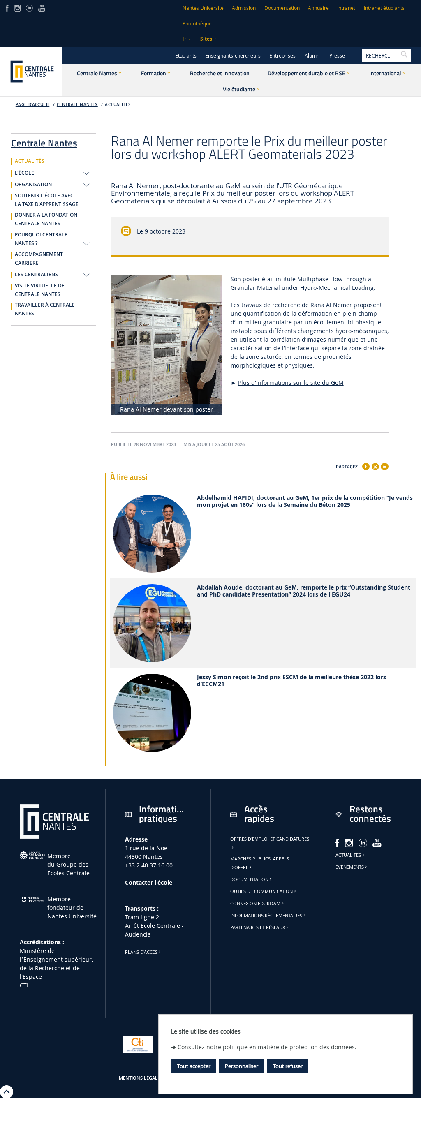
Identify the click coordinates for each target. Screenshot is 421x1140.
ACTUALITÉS (118, 104)
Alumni (313, 55)
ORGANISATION (33, 184)
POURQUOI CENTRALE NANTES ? (41, 239)
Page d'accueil (33, 104)
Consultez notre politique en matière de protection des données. (267, 1047)
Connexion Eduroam (255, 903)
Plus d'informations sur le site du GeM (291, 382)
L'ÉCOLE (24, 173)
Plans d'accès (141, 952)
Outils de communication (261, 891)
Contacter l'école (148, 882)
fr (184, 39)
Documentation (282, 8)
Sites (206, 38)
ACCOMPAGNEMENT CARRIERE (39, 258)
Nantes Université (203, 8)
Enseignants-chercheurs (233, 55)
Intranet (346, 8)
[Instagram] (17, 7)
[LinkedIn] (29, 7)
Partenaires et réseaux (257, 927)
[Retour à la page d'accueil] (31, 71)
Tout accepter (193, 1066)
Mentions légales (140, 1078)
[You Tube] (41, 7)
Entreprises (282, 55)
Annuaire (318, 8)
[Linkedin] (384, 466)
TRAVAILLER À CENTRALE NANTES (45, 309)
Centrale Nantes (77, 104)
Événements (349, 867)
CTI (24, 985)
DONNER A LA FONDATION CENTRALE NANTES (46, 219)
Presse (337, 55)
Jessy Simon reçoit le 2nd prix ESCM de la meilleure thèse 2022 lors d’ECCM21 (291, 681)
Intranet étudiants (384, 8)
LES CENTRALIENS (36, 274)
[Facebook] (366, 466)
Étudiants (186, 55)
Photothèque (197, 24)
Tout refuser (288, 1066)
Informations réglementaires (266, 915)
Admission (244, 8)
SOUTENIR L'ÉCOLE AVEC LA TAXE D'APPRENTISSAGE (47, 200)
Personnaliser (241, 1066)
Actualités (348, 855)
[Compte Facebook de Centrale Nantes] (7, 7)
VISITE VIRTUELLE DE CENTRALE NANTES (40, 290)
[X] (375, 465)
